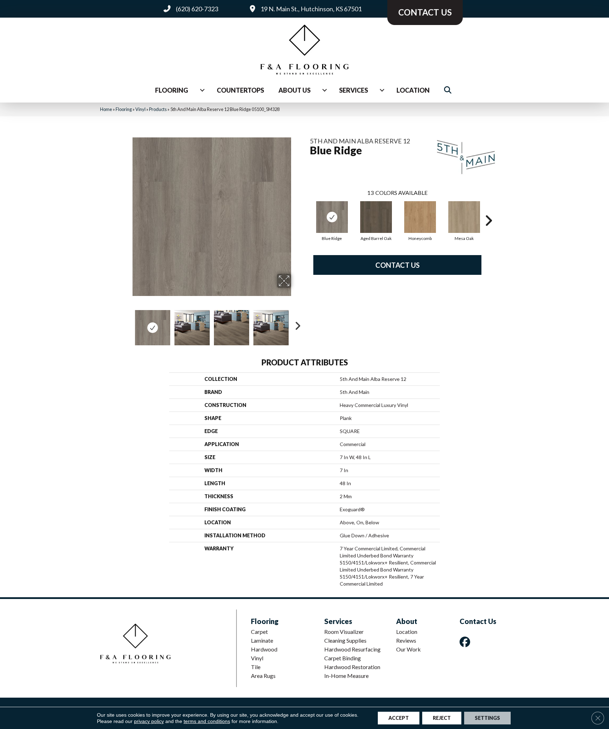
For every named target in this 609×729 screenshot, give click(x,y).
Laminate (262, 640)
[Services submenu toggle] (382, 90)
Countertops (240, 90)
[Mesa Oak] (464, 217)
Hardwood (264, 649)
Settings (487, 718)
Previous (127, 324)
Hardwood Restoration (352, 666)
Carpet (259, 631)
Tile (255, 666)
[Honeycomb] (420, 217)
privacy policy (149, 721)
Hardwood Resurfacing (352, 649)
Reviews (406, 640)
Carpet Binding (342, 658)
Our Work (408, 649)
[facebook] (466, 641)
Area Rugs (263, 675)
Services (353, 90)
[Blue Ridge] (332, 217)
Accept (398, 718)
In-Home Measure (346, 675)
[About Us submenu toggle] (325, 90)
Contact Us (397, 265)
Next (295, 324)
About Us (294, 90)
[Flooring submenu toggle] (202, 90)
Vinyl (140, 109)
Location (413, 90)
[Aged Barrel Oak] (376, 217)
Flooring (171, 90)
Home (106, 109)
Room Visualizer (344, 631)
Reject (442, 718)
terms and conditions (207, 721)
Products (158, 109)
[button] (449, 90)
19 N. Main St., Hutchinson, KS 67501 (311, 9)
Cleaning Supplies (345, 640)
